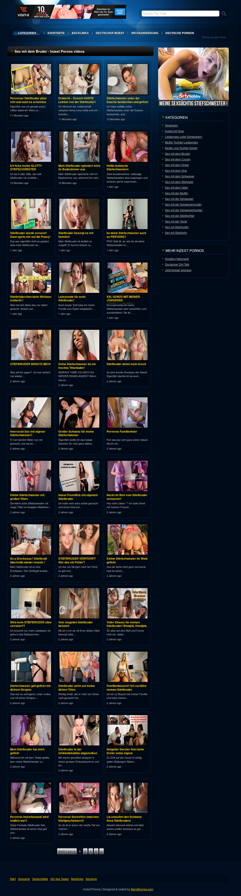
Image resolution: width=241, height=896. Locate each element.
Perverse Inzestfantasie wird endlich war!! (29, 819)
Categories (27, 33)
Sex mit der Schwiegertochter (183, 210)
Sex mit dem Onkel (177, 165)
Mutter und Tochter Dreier (181, 148)
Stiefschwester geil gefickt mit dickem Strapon (30, 688)
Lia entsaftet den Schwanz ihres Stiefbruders (124, 819)
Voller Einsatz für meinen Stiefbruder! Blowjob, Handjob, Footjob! (127, 626)
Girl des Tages (59, 879)
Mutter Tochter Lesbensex (181, 142)
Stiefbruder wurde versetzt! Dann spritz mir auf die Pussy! (30, 235)
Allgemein (171, 125)
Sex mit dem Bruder (177, 153)
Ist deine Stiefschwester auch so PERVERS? (126, 235)
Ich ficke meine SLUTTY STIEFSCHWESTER (26, 167)
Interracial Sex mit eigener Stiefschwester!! (27, 433)
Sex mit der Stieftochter (179, 216)
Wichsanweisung (144, 33)
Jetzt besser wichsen (178, 270)
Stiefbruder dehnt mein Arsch (126, 364)
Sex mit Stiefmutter (177, 227)
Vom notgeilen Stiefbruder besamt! (75, 624)
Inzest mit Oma (174, 131)
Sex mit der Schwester (179, 199)
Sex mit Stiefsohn (176, 233)
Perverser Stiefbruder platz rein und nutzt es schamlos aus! (28, 102)
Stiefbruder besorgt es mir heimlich (76, 235)
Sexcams (24, 879)
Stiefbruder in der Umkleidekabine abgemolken (77, 751)
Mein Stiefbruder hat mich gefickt (27, 751)
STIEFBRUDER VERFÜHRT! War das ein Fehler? (77, 560)
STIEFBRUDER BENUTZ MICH (30, 364)
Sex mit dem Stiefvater (179, 182)
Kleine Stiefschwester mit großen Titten (27, 497)
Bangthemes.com (142, 889)
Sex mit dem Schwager (179, 176)
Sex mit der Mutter (176, 193)
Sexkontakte (40, 879)
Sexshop (91, 879)
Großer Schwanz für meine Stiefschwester (76, 433)
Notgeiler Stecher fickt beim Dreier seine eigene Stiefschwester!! (125, 753)
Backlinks (80, 33)
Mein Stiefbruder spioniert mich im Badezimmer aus (79, 167)
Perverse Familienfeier (122, 431)
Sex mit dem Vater (176, 187)
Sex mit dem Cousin (178, 159)
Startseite (56, 33)
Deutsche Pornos (179, 33)
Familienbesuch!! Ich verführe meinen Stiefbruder (127, 688)
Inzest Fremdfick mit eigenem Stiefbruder (78, 497)
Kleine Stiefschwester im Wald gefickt (127, 560)
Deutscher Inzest (110, 33)
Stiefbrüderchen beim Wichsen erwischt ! (30, 299)
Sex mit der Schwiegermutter (183, 204)
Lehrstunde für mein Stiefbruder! (71, 299)
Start (13, 879)
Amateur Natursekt (177, 259)
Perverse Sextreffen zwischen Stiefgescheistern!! (78, 819)
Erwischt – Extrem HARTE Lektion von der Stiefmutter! (77, 100)
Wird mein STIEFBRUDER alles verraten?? (31, 624)
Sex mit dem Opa (176, 170)
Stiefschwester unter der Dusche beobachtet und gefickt (127, 100)
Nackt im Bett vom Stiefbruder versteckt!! (127, 497)
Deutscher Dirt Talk (177, 264)
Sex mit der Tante (176, 221)
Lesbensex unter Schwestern (183, 137)
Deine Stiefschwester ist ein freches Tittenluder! (77, 366)
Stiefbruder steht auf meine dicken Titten (76, 688)
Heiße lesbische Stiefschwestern (118, 167)
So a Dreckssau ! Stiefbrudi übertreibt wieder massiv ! (28, 560)
